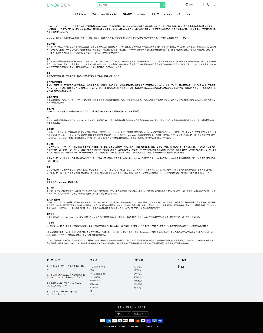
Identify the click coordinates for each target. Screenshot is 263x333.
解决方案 (155, 14)
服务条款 (129, 307)
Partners (168, 14)
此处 (52, 182)
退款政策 (141, 307)
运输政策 (138, 267)
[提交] (162, 5)
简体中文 (120, 314)
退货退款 (138, 270)
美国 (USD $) (138, 314)
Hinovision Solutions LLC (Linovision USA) (126, 326)
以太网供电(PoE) (80, 14)
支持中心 (138, 287)
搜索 (119, 307)
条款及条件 (139, 280)
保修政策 (138, 274)
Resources (141, 14)
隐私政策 (138, 277)
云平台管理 (127, 14)
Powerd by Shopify (151, 326)
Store (188, 14)
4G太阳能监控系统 (109, 14)
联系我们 (138, 284)
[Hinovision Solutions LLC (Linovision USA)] (59, 5)
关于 (179, 14)
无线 (94, 14)
